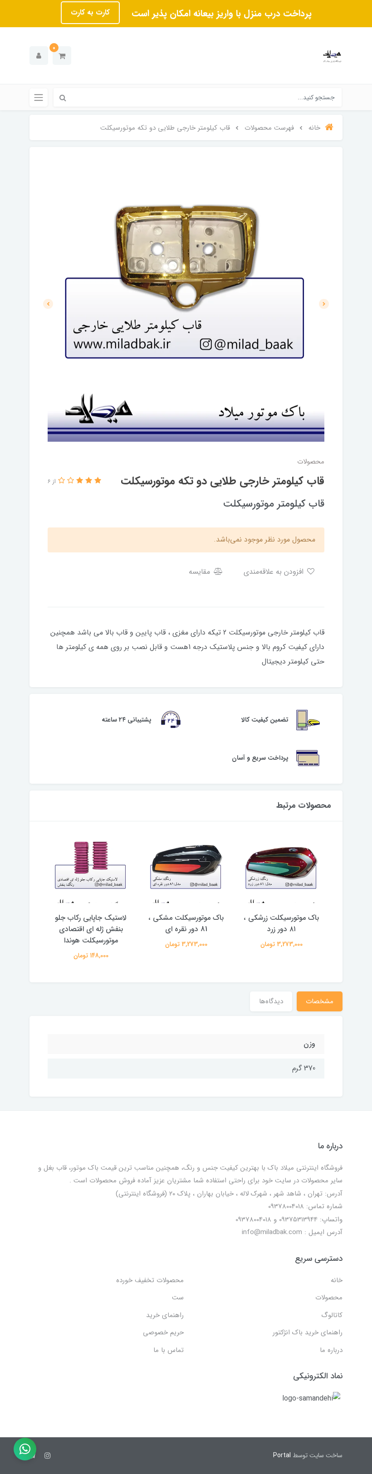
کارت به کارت (90, 12)
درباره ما (331, 1350)
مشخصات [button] (319, 1001)
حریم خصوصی (163, 1332)
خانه (337, 1280)
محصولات (329, 1297)
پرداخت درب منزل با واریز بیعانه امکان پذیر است (220, 13)
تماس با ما (168, 1350)
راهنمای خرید (165, 1315)
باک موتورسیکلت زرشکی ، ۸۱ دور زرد (281, 923)
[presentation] (324, 304)
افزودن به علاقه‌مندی (275, 571)
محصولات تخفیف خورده (150, 1280)
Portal (282, 1455)
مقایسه (200, 571)
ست (178, 1297)
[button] (62, 55)
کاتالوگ (332, 1315)
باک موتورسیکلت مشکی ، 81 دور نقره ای (186, 923)
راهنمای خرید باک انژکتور (308, 1332)
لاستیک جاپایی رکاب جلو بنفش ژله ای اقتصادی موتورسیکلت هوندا (91, 929)
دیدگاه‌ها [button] (271, 1001)
